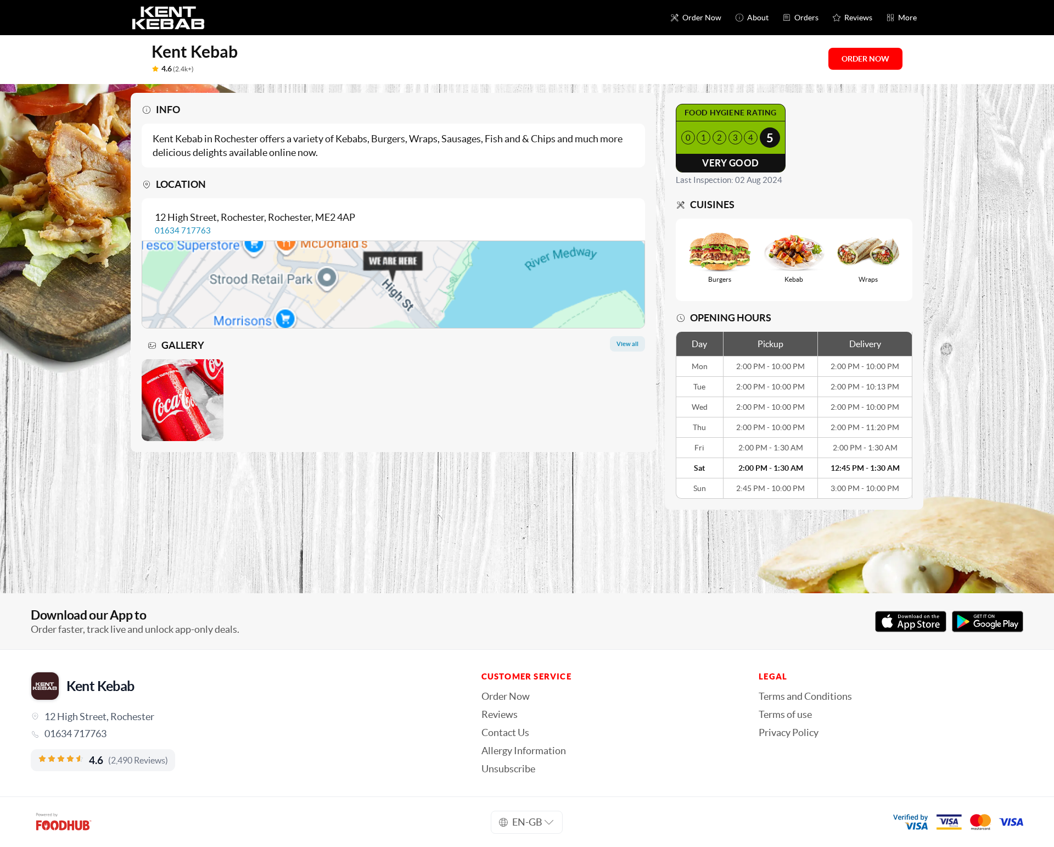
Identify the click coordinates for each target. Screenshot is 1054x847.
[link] (241, 733)
